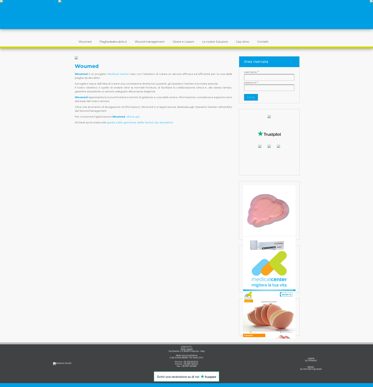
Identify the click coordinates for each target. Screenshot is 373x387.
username (251, 72)
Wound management (150, 41)
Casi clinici (242, 41)
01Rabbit (312, 360)
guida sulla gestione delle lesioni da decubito (139, 122)
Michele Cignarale (312, 369)
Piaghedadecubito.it (113, 41)
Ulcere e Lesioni (183, 41)
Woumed (85, 41)
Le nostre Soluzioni (215, 41)
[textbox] (269, 77)
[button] (251, 97)
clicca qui (132, 116)
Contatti (262, 41)
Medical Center (118, 73)
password (251, 82)
